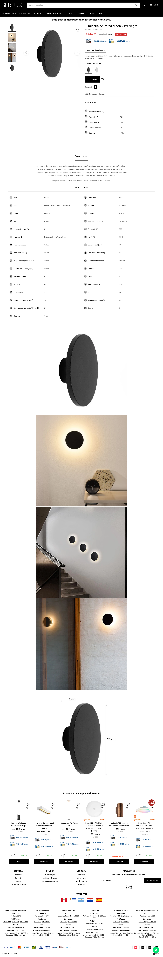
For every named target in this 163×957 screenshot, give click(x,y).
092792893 (24, 922)
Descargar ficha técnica (95, 50)
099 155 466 (151, 922)
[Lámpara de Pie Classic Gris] (69, 810)
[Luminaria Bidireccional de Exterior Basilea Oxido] (119, 810)
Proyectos (24, 13)
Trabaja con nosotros (18, 884)
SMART (81, 13)
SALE (100, 13)
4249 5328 (116, 922)
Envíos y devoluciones (50, 881)
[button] (136, 5)
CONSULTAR (92, 79)
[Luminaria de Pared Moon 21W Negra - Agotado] (88, 70)
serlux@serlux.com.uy (16, 927)
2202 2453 (63, 922)
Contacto (69, 13)
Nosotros (38, 13)
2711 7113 (37, 922)
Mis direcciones (81, 881)
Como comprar (50, 875)
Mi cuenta (81, 875)
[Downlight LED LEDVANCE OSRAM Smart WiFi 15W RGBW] (144, 810)
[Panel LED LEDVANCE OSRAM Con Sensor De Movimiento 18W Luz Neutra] (94, 810)
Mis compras (81, 878)
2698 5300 (89, 924)
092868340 (46, 922)
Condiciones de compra (50, 878)
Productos (10, 13)
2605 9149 (7, 922)
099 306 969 (99, 924)
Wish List (81, 884)
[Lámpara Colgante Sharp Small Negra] (19, 810)
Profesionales (54, 13)
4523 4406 (142, 922)
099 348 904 (72, 922)
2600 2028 (15, 922)
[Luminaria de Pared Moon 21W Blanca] (97, 70)
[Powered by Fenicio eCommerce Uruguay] (156, 954)
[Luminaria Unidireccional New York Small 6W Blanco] (44, 810)
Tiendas (18, 881)
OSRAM (91, 13)
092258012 (125, 922)
